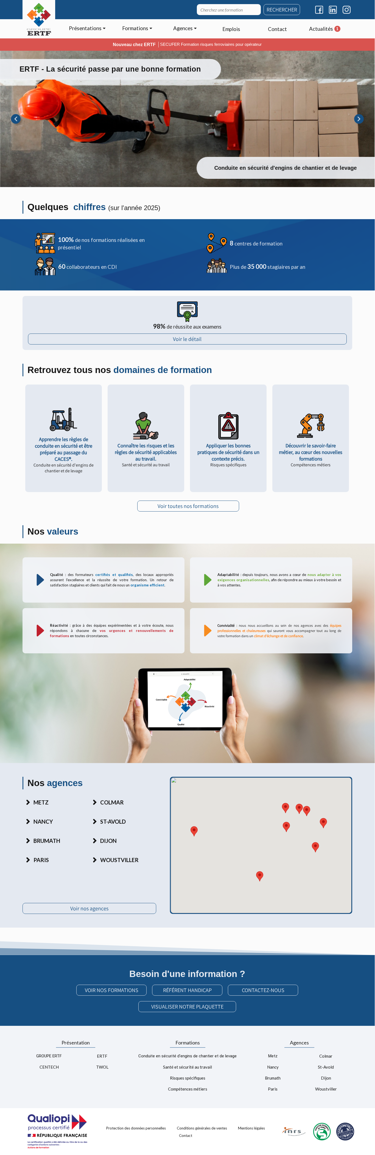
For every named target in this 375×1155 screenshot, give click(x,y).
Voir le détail (187, 339)
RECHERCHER (282, 9)
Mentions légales (251, 1128)
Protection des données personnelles (136, 1128)
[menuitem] (87, 28)
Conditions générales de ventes (202, 1128)
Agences (299, 1043)
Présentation (75, 1043)
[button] (285, 808)
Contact (185, 1135)
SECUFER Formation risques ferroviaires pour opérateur (211, 44)
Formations (187, 1043)
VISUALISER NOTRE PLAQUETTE (187, 1006)
